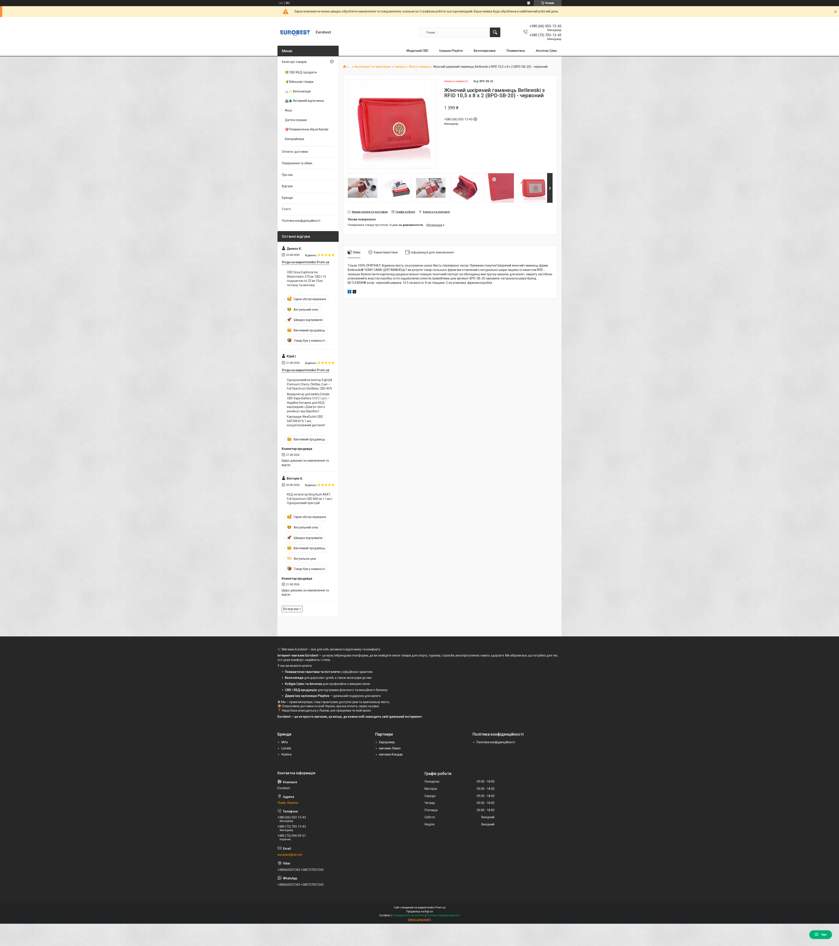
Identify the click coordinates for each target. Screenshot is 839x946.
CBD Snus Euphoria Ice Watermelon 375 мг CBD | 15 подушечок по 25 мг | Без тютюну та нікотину (306, 278)
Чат (824, 934)
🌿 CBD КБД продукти (301, 72)
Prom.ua (440, 907)
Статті (286, 209)
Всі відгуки (290, 609)
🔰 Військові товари (299, 81)
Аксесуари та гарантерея (372, 66)
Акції (288, 110)
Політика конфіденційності (301, 220)
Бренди (287, 197)
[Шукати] (495, 32)
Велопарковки (485, 50)
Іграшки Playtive (451, 50)
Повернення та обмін (297, 163)
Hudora (286, 754)
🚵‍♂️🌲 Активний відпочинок (304, 100)
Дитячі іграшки (296, 120)
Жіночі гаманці (419, 66)
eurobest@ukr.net (289, 854)
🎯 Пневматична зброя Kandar (307, 129)
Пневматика (515, 50)
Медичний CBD (417, 50)
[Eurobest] (294, 32)
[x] (354, 292)
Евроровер (387, 742)
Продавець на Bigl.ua (419, 911)
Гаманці (399, 66)
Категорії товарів (294, 62)
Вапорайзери (294, 139)
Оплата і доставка (295, 151)
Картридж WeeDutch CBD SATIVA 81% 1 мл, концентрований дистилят (306, 421)
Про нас (287, 175)
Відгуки (287, 186)
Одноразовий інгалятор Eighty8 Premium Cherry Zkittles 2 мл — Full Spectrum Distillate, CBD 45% (309, 384)
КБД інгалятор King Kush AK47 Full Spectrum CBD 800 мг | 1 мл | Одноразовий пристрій (309, 499)
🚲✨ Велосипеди (298, 91)
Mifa (284, 742)
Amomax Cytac (546, 50)
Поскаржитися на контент (408, 915)
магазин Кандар (391, 754)
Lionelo (286, 748)
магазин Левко (390, 748)
